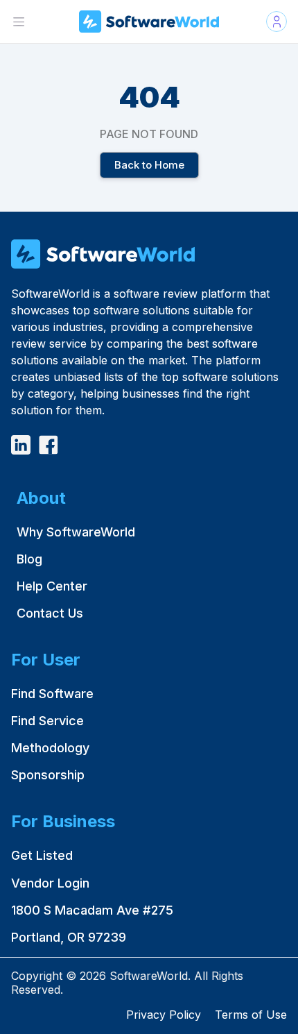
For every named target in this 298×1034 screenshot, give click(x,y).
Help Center (52, 586)
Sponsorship (48, 775)
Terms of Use (251, 1015)
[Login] (276, 21)
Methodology (50, 747)
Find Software (52, 693)
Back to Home (149, 164)
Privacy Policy (163, 1015)
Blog (29, 559)
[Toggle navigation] (18, 21)
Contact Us (50, 613)
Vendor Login (50, 883)
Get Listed (42, 855)
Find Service (47, 720)
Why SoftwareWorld (76, 532)
